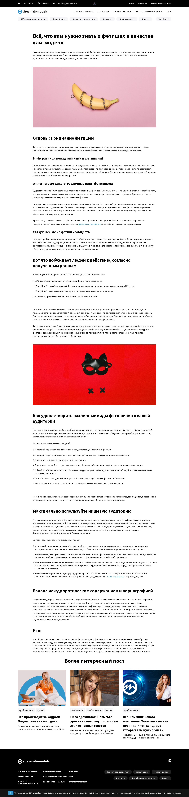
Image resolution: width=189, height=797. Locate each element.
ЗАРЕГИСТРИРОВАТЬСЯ (138, 4)
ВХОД (161, 4)
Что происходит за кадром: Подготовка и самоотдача (39, 719)
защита (108, 19)
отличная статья (115, 576)
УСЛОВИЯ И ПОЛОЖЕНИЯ (27, 771)
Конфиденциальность (33, 19)
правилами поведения (89, 223)
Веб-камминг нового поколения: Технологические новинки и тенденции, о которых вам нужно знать (145, 723)
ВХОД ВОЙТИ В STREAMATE (54, 782)
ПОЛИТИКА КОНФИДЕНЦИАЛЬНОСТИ (28, 782)
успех (146, 19)
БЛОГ (169, 11)
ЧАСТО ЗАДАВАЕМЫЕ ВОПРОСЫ (148, 11)
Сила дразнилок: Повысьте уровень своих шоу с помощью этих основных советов (94, 721)
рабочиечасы (127, 19)
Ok (11, 793)
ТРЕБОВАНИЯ (103, 11)
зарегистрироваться (84, 19)
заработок (59, 19)
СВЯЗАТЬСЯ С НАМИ (122, 11)
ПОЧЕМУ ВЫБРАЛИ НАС (84, 11)
